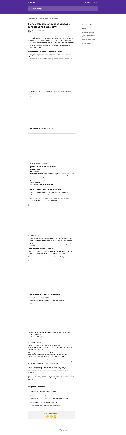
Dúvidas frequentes (87, 43)
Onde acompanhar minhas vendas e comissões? (89, 23)
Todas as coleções (32, 17)
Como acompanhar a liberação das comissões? (88, 31)
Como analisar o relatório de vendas (88, 27)
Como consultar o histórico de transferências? (88, 40)
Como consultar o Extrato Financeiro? (88, 35)
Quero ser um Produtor (44, 17)
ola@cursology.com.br (54, 378)
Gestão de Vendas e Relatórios (59, 17)
